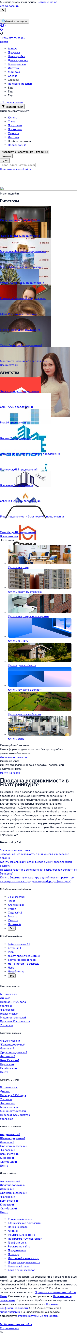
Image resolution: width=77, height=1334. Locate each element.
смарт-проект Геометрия (24, 956)
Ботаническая (9, 994)
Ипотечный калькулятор (23, 1258)
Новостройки (16, 56)
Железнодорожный (12, 1044)
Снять (11, 121)
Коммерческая (17, 64)
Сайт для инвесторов (21, 1270)
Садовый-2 (15, 912)
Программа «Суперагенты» (25, 1238)
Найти (27, 169)
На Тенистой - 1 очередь (23, 963)
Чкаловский (7, 1056)
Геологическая (9, 1013)
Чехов (11, 901)
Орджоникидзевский (13, 1052)
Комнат (6, 156)
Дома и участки (18, 60)
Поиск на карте (17, 1227)
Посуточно (15, 125)
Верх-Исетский (9, 1060)
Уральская (6, 1025)
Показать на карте (11, 169)
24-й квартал (16, 897)
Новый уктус (16, 971)
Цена (5, 160)
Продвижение (17, 1250)
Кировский (7, 1064)
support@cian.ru (10, 1312)
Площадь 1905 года (13, 1002)
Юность (13, 920)
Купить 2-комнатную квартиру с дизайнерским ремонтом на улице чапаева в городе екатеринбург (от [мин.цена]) (37, 879)
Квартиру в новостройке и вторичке (25, 152)
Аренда (12, 48)
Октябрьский (8, 1068)
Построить (15, 129)
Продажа (14, 52)
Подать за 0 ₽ (17, 145)
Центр (4, 1072)
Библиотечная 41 (19, 944)
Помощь (13, 1254)
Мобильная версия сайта (16, 1324)
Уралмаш (6, 1006)
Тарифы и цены (17, 1242)
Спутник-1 (14, 948)
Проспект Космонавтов (15, 1021)
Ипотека (13, 68)
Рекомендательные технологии (38, 1316)
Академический (10, 1040)
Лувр (11, 967)
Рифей (12, 908)
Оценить (13, 133)
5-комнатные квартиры (15, 850)
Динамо (5, 998)
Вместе (12, 916)
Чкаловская (7, 1009)
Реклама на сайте (19, 1246)
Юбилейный (16, 904)
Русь (11, 952)
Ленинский (7, 1048)
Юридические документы (24, 1223)
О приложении (9, 1328)
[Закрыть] (3, 10)
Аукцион (13, 1231)
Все (11, 928)
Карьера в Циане (18, 1266)
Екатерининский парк (22, 959)
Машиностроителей (13, 1017)
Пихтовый (14, 924)
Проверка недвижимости (24, 1262)
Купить (12, 117)
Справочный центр (20, 1219)
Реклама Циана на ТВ (21, 1234)
